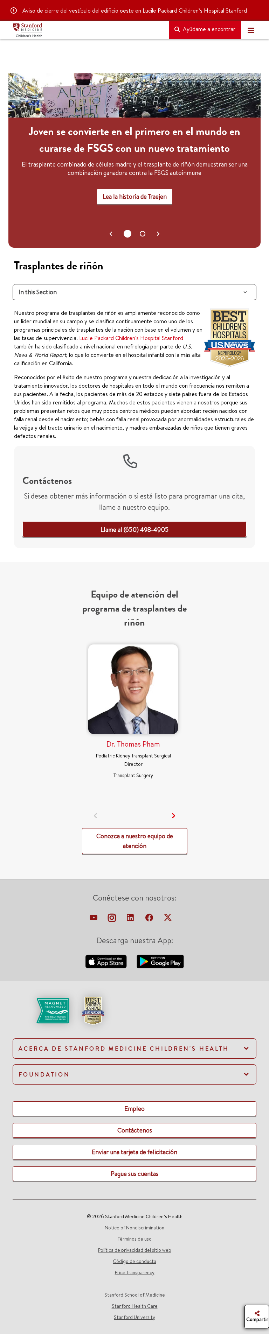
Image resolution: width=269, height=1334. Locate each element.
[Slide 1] (142, 234)
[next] (173, 815)
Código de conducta (134, 1261)
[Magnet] (41, 1010)
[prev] (95, 815)
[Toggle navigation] (251, 30)
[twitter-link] (168, 919)
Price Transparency (134, 1272)
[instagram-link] (112, 919)
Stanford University (134, 1317)
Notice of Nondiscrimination (134, 1227)
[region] (134, 160)
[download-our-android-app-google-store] (160, 961)
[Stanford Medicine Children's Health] (88, 30)
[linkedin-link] (131, 919)
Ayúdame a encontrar (208, 29)
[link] (134, 529)
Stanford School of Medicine (134, 1294)
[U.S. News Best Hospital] (93, 1010)
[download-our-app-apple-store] (107, 961)
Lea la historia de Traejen (135, 196)
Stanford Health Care (135, 1306)
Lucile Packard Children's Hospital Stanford (131, 338)
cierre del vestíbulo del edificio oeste (89, 10)
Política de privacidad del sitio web (134, 1250)
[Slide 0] (127, 234)
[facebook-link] (150, 919)
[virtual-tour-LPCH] (94, 919)
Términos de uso (135, 1238)
